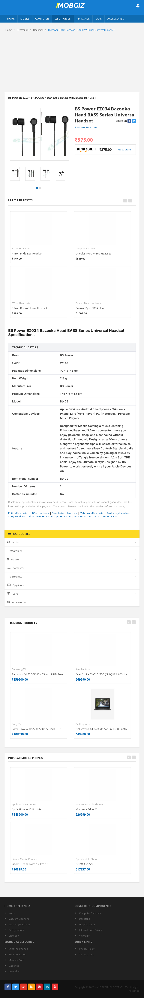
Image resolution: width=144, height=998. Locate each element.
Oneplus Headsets (86, 248)
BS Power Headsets (86, 127)
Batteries (14, 965)
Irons (12, 913)
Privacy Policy (86, 948)
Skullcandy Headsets (118, 513)
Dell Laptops (83, 724)
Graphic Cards (87, 924)
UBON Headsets (40, 513)
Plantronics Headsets (41, 516)
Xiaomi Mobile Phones (24, 859)
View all (13, 935)
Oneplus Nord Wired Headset (93, 253)
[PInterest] (39, 987)
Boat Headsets (82, 516)
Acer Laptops (83, 669)
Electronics (63, 18)
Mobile (24, 18)
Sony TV (16, 724)
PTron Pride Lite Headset (27, 253)
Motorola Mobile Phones (90, 804)
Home (11, 18)
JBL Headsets (63, 516)
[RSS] (31, 987)
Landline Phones (18, 948)
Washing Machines (19, 924)
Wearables (16, 551)
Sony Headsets (17, 516)
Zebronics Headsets (91, 513)
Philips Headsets (17, 513)
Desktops (84, 918)
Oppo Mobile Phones (88, 859)
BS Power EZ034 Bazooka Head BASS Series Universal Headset (81, 30)
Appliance (83, 18)
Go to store (124, 149)
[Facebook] (7, 987)
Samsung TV (19, 669)
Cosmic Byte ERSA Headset (92, 308)
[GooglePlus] (23, 987)
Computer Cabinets (90, 913)
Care (98, 18)
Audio (15, 542)
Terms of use (86, 954)
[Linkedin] (47, 987)
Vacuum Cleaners (19, 918)
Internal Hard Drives (90, 930)
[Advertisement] (72, 62)
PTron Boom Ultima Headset (29, 308)
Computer (42, 18)
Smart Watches (17, 954)
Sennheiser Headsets (64, 513)
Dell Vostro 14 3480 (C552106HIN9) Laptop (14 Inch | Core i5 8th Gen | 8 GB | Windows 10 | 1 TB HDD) (102, 729)
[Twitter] (15, 987)
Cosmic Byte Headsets (88, 303)
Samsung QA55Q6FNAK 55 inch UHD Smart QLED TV (39, 674)
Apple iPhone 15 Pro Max (27, 809)
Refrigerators (16, 930)
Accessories (115, 18)
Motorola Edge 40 (87, 809)
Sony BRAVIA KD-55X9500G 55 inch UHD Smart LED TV (39, 729)
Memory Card (16, 960)
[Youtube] (55, 987)
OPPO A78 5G (84, 864)
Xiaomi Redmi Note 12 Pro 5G (30, 864)
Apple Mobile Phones (24, 804)
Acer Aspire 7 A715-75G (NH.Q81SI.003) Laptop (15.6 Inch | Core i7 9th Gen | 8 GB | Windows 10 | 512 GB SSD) (102, 674)
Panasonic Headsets (106, 516)
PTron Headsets (21, 248)
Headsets (38, 30)
